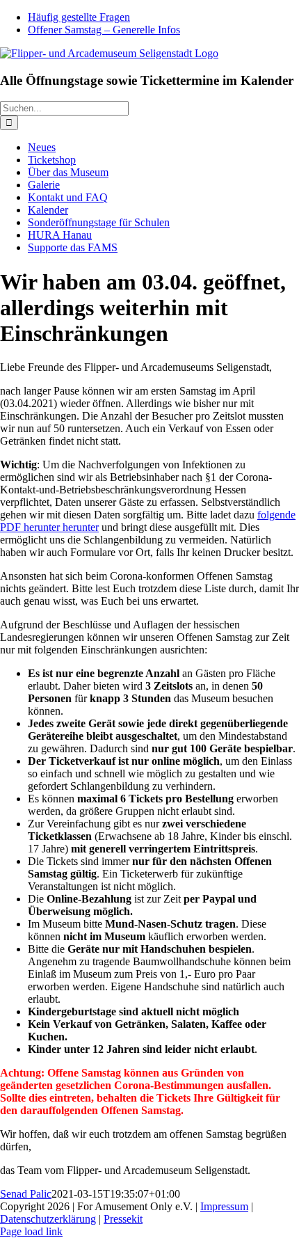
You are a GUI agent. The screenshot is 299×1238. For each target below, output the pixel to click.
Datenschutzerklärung (48, 1219)
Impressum (224, 1206)
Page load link (31, 1231)
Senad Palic (25, 1194)
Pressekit (123, 1219)
